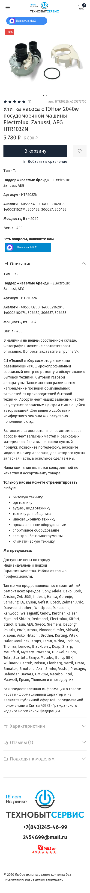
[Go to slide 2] (46, 95)
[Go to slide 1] (43, 95)
